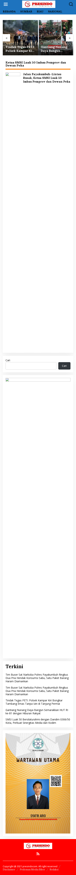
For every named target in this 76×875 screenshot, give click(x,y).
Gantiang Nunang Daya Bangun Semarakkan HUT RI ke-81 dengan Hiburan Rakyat (54, 49)
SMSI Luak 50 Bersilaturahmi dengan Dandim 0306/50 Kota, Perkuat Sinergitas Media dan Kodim (38, 721)
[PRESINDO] (38, 4)
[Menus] (6, 4)
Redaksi (54, 869)
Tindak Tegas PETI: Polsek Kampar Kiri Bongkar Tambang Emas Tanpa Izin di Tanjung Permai (20, 49)
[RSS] (38, 853)
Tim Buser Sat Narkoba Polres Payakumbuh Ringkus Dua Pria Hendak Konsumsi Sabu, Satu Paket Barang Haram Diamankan (37, 678)
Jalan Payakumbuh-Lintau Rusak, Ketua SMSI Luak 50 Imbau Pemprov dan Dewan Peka (46, 77)
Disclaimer (9, 869)
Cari (8, 360)
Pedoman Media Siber (32, 869)
